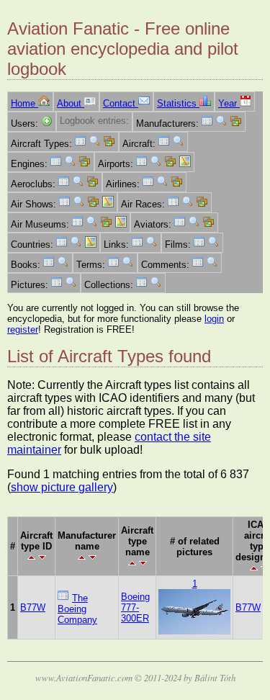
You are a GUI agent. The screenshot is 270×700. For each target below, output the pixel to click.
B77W (32, 607)
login (214, 318)
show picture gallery (62, 487)
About (70, 103)
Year (229, 103)
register (22, 329)
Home (24, 103)
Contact (120, 103)
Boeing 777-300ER (135, 607)
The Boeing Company (77, 609)
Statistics (178, 103)
